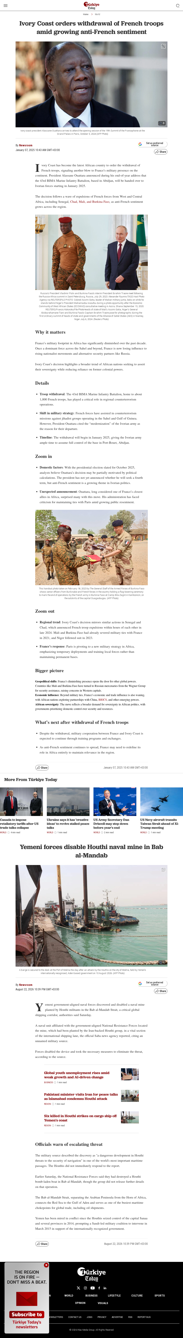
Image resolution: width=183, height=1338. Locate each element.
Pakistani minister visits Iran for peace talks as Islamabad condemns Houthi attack (81, 1096)
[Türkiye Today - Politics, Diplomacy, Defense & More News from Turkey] (91, 6)
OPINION (80, 1303)
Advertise (117, 1317)
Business (48, 1082)
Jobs (89, 1317)
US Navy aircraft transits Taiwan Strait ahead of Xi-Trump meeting (159, 823)
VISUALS (103, 1303)
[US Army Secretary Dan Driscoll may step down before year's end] (114, 801)
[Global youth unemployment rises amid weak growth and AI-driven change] (130, 1074)
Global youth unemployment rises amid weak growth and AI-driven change (76, 1075)
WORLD (69, 1296)
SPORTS (160, 1296)
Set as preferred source (154, 144)
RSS (130, 1317)
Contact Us (74, 1317)
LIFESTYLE (114, 1296)
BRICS (102, 699)
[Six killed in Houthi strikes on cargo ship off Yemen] (130, 1117)
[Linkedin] (105, 1288)
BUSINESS (91, 1296)
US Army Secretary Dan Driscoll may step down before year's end (111, 823)
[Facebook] (99, 1288)
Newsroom (25, 145)
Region (47, 1104)
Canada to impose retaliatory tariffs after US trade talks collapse (19, 823)
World (97, 14)
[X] (78, 1288)
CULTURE (137, 1296)
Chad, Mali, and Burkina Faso (89, 201)
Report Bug (144, 1317)
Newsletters (55, 1317)
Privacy (102, 1317)
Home (85, 14)
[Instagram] (85, 1288)
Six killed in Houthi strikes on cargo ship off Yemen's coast (80, 1118)
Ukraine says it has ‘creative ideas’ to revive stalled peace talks (68, 823)
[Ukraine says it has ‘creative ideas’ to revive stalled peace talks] (68, 801)
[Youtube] (92, 1288)
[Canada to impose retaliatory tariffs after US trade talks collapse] (21, 801)
